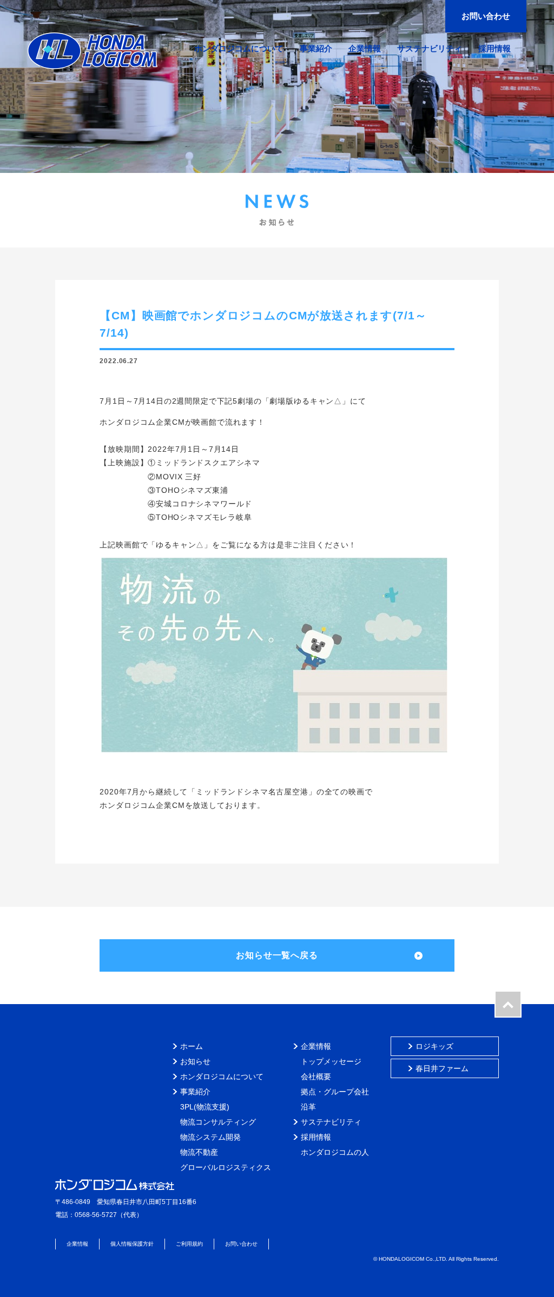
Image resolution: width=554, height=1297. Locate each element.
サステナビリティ (331, 1122)
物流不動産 (199, 1152)
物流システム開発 (210, 1137)
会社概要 (316, 1076)
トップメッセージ (331, 1061)
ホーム (191, 1046)
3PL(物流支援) (204, 1106)
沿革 (308, 1106)
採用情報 (316, 1137)
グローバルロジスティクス (225, 1167)
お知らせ (195, 1061)
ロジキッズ (434, 1046)
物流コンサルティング (218, 1122)
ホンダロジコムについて (221, 1076)
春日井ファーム (442, 1068)
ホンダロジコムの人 (335, 1152)
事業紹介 (195, 1091)
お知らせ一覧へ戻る (277, 955)
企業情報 (316, 1046)
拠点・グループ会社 (335, 1091)
